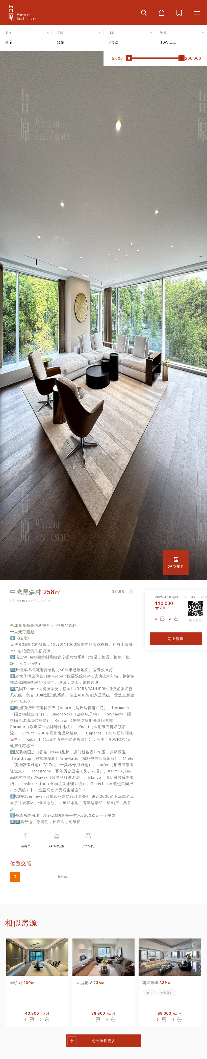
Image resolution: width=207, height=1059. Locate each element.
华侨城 (22, 982)
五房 (149, 993)
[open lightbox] (176, 562)
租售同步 (167, 993)
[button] (26, 38)
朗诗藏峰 (156, 982)
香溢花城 (90, 982)
